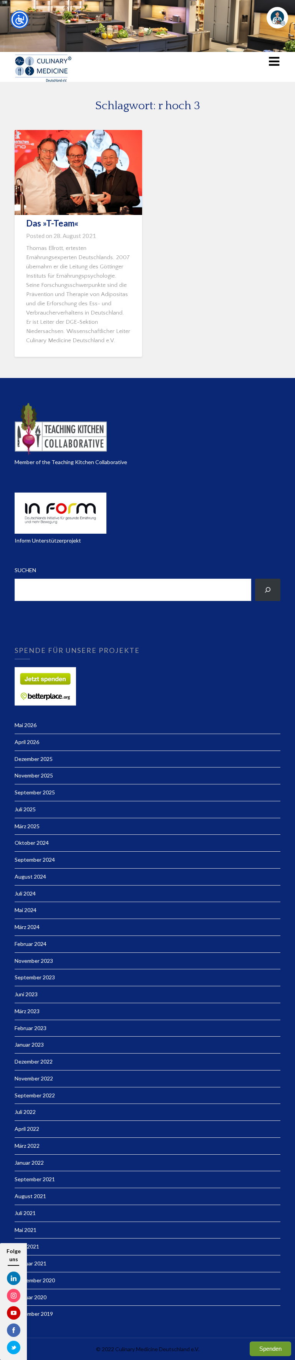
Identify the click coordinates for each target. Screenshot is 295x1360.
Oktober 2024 (32, 842)
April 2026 (27, 742)
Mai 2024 (25, 910)
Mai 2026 (25, 725)
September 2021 (35, 1179)
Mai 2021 (25, 1230)
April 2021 (27, 1246)
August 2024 (30, 876)
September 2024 (35, 859)
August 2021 (30, 1196)
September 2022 (35, 1095)
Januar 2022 (29, 1162)
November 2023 (34, 960)
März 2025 (27, 826)
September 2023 (35, 977)
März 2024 (27, 927)
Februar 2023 (30, 1028)
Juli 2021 (25, 1213)
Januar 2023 (29, 1044)
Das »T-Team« (52, 223)
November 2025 (34, 775)
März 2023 (27, 1011)
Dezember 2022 (34, 1061)
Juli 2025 (25, 809)
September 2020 (35, 1280)
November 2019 (34, 1313)
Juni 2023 (26, 994)
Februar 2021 (30, 1263)
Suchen (25, 570)
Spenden (270, 1348)
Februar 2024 (30, 944)
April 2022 (27, 1128)
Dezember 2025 (34, 759)
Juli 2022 (25, 1112)
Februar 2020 (30, 1297)
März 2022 (27, 1145)
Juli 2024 (25, 893)
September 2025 (35, 792)
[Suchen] (267, 590)
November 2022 (34, 1078)
